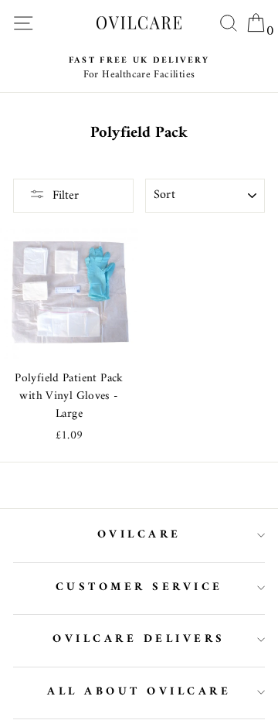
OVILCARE (139, 534)
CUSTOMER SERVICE (139, 587)
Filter (66, 195)
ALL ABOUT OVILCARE (139, 691)
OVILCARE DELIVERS (139, 639)
